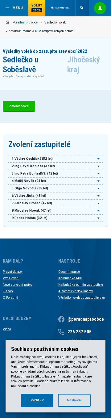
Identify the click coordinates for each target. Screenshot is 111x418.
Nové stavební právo (17, 285)
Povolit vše (37, 400)
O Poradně (10, 298)
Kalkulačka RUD (70, 278)
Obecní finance (69, 272)
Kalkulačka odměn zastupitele (80, 285)
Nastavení (74, 400)
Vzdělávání (11, 278)
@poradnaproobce (86, 319)
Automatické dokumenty (75, 291)
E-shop (8, 291)
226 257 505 (80, 332)
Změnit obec (19, 106)
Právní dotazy (13, 272)
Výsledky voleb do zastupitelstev (81, 298)
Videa (7, 329)
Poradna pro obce (25, 22)
